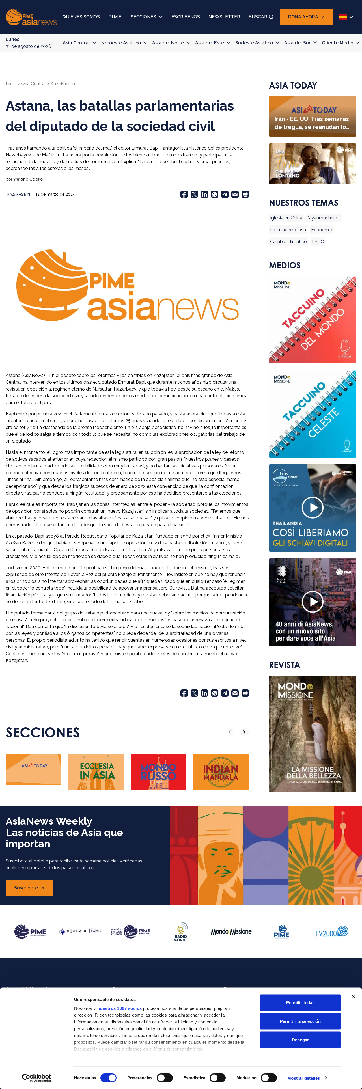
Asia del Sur (297, 43)
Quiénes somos (81, 17)
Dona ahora (303, 17)
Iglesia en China (286, 218)
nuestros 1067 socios (119, 1008)
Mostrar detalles (303, 1077)
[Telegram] (225, 194)
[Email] (235, 194)
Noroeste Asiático (121, 43)
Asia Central (76, 43)
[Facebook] (184, 194)
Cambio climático (288, 241)
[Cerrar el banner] (353, 997)
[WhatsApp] (214, 194)
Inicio (11, 83)
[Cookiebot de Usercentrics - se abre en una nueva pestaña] (36, 1078)
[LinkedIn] (204, 194)
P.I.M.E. (115, 17)
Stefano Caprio (28, 179)
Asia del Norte (168, 43)
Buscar (258, 17)
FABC (318, 241)
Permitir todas (300, 1002)
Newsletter (224, 17)
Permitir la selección (300, 1021)
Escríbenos (185, 17)
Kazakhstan (62, 83)
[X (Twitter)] (194, 194)
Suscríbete (32, 889)
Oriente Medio (337, 43)
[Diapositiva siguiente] (244, 732)
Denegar (300, 1039)
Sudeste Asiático (254, 43)
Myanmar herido (324, 218)
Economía (321, 229)
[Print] (245, 194)
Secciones (143, 17)
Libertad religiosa (288, 229)
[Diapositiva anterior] (229, 732)
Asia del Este (209, 43)
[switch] (165, 1077)
